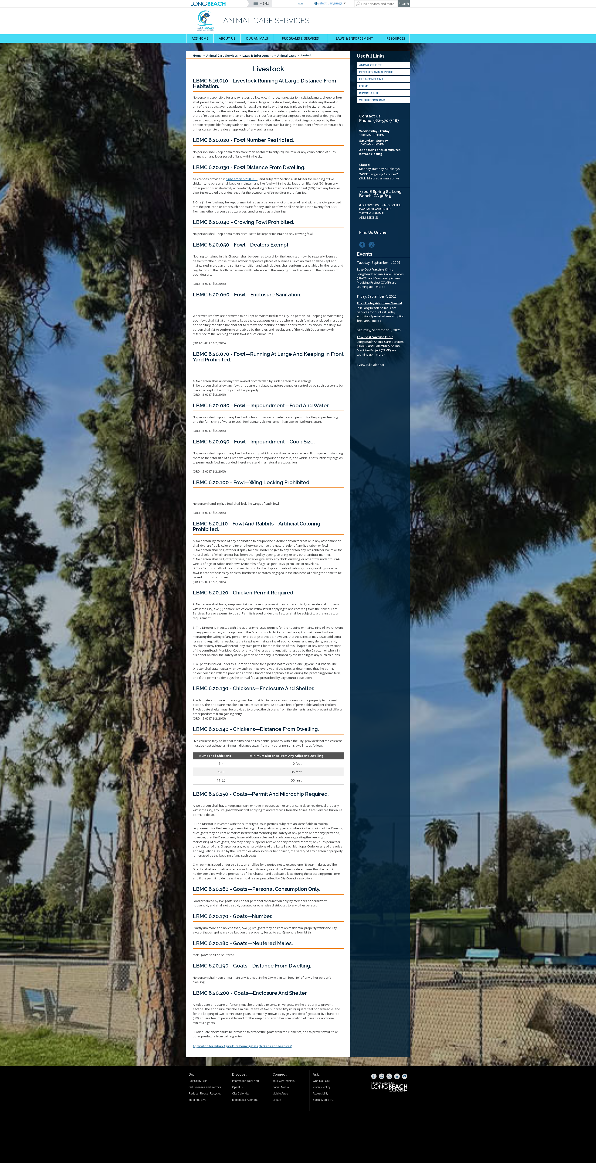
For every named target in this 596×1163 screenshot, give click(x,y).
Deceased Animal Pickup (376, 72)
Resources (395, 38)
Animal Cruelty (370, 65)
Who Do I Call (321, 1081)
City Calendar (241, 1093)
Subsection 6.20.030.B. (241, 179)
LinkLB (276, 1099)
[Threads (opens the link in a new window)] (397, 1076)
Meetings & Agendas (245, 1099)
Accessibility (320, 1093)
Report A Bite (369, 93)
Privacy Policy (321, 1087)
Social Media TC (323, 1099)
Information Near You (245, 1081)
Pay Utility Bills (198, 1081)
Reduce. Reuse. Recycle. (205, 1093)
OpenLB (237, 1087)
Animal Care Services (222, 55)
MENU (264, 3)
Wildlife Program (372, 100)
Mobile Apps (280, 1093)
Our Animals (257, 38)
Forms (364, 86)
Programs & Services (300, 38)
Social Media (280, 1087)
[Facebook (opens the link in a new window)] (363, 244)
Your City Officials (283, 1081)
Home (197, 55)
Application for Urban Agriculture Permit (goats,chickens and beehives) (242, 1046)
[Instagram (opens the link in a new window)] (373, 244)
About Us (227, 38)
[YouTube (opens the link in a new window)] (404, 1076)
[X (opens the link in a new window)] (389, 1076)
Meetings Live (197, 1099)
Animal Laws (286, 55)
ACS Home (200, 38)
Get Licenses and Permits (205, 1087)
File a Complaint (371, 79)
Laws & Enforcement (354, 38)
